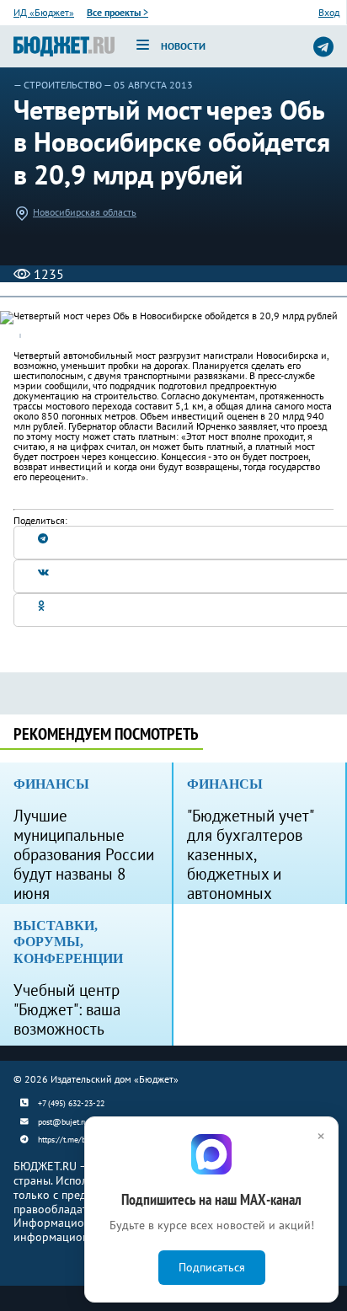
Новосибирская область (84, 212)
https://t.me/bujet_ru (73, 1139)
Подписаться (212, 1267)
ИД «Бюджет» (43, 12)
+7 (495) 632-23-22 (71, 1103)
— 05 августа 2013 (148, 84)
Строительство (63, 84)
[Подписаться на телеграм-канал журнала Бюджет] (323, 46)
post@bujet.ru (63, 1121)
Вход (328, 12)
